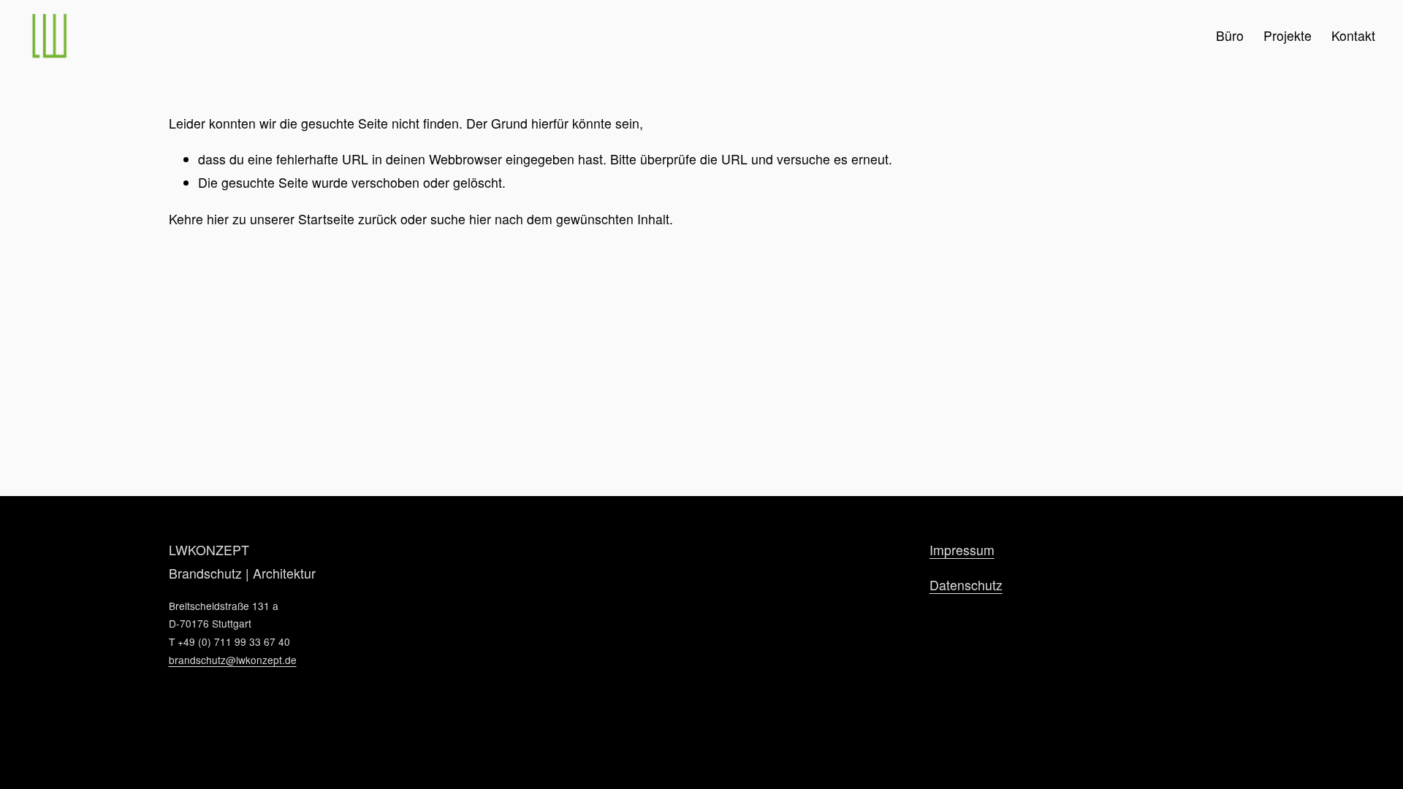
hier (218, 219)
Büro (1230, 35)
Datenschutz (966, 585)
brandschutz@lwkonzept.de (233, 659)
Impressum (962, 550)
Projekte (1287, 35)
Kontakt (1353, 35)
